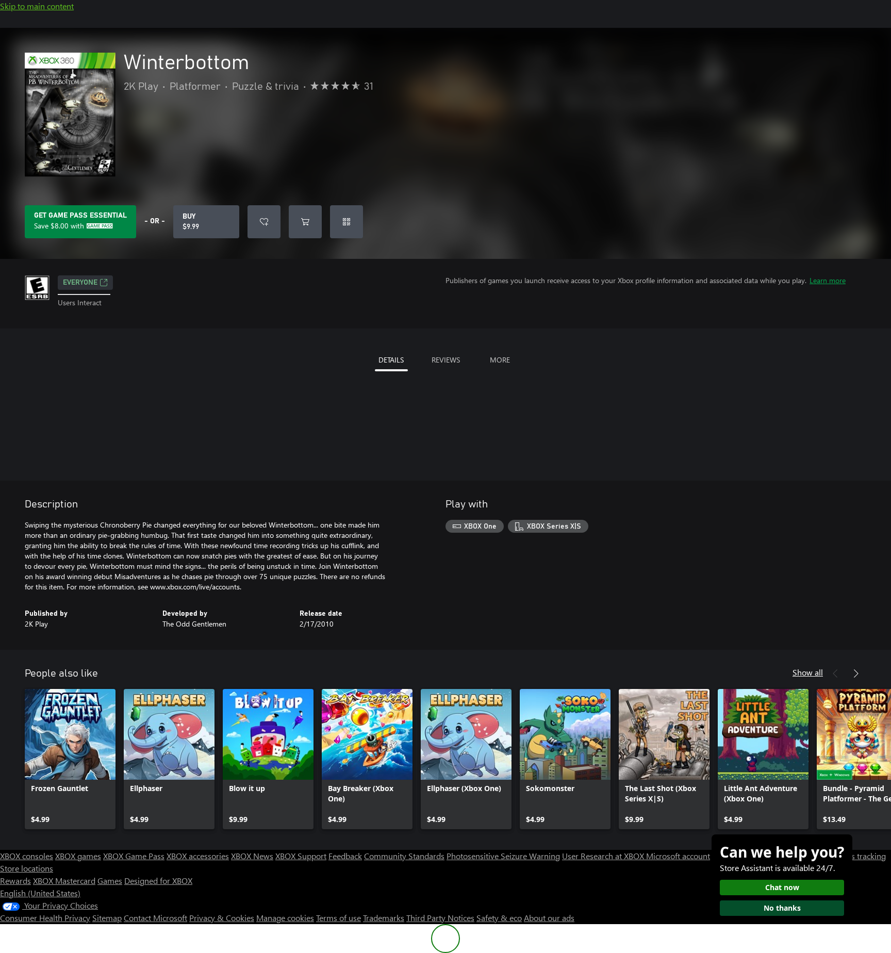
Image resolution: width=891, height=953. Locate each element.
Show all (808, 672)
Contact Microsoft (155, 917)
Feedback (345, 855)
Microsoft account (678, 855)
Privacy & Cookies (221, 917)
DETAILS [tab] (391, 360)
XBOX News (252, 855)
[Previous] (835, 673)
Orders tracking (858, 855)
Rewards (15, 880)
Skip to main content (37, 6)
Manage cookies (285, 917)
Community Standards (404, 855)
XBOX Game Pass (133, 855)
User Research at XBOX (604, 855)
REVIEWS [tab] (446, 360)
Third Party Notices (440, 917)
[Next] (856, 673)
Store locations (26, 868)
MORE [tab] (500, 360)
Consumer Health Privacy (45, 917)
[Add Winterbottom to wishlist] (264, 221)
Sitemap (107, 917)
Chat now (782, 887)
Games (109, 880)
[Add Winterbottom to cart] (305, 221)
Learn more (828, 280)
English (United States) (40, 893)
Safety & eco (499, 917)
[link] (70, 759)
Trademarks (383, 917)
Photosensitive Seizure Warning (503, 855)
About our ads (549, 917)
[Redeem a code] (346, 221)
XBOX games (78, 855)
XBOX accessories (198, 855)
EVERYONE (80, 282)
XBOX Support (300, 855)
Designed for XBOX (158, 880)
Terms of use (338, 917)
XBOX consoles (26, 855)
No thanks (782, 908)
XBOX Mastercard (64, 880)
